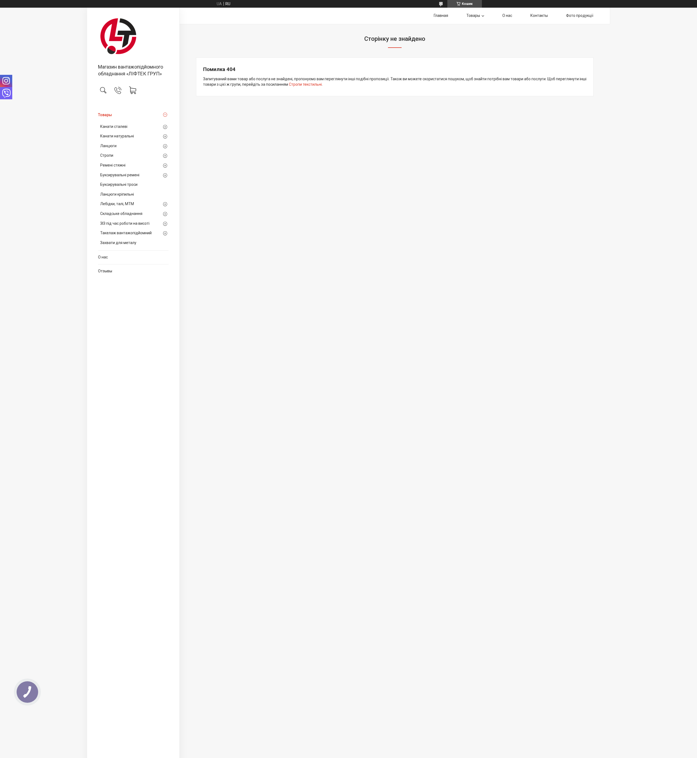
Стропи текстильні (305, 84)
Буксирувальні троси (118, 184)
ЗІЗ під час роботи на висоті (124, 223)
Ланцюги (108, 146)
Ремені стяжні (113, 165)
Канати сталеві (113, 126)
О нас (103, 257)
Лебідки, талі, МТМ (117, 204)
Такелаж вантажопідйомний (126, 233)
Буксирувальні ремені (119, 175)
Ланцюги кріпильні (117, 194)
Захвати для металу (118, 243)
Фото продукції (579, 15)
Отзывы (105, 271)
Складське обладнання (121, 213)
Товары (105, 115)
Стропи (106, 155)
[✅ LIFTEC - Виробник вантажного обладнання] (133, 36)
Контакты (539, 15)
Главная (441, 15)
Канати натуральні (117, 136)
